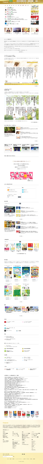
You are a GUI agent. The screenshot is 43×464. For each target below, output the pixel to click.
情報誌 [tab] (23, 5)
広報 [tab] (27, 5)
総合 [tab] (5, 5)
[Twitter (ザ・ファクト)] (35, 435)
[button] (38, 310)
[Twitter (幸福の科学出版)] (16, 433)
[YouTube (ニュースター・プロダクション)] (39, 433)
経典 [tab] (9, 5)
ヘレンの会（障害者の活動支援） (25, 444)
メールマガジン (4, 434)
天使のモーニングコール (34, 437)
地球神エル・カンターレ (35, 41)
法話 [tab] (7, 5)
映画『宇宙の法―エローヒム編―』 (25, 434)
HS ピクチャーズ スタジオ (24, 433)
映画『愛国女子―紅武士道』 (25, 435)
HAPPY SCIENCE (22, 461)
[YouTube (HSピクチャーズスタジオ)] (29, 433)
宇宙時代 (12, 44)
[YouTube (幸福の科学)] (7, 433)
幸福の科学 (5, 41)
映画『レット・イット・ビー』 (24, 436)
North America (33, 441)
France (32, 443)
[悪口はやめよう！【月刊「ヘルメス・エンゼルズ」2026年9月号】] (35, 272)
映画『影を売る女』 (24, 438)
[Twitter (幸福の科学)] (5, 433)
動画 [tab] (20, 5)
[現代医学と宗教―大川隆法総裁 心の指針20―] (21, 107)
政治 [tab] (13, 5)
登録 (13, 456)
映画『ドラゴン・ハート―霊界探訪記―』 (26, 437)
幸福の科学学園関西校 (14, 443)
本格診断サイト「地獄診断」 (5, 437)
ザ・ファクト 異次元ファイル (34, 436)
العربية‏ (32, 448)
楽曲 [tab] (11, 5)
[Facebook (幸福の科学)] (6, 433)
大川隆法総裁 (13, 41)
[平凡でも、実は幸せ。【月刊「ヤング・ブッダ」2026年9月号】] (26, 272)
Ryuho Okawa (33, 449)
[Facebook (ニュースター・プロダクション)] (38, 433)
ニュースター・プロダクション (34, 433)
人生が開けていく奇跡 (20, 50)
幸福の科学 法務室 (5, 436)
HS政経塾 (13, 444)
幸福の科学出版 (14, 433)
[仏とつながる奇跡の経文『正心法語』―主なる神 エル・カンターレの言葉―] (21, 72)
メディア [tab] (16, 5)
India (32, 444)
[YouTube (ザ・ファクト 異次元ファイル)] (37, 436)
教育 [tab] (18, 5)
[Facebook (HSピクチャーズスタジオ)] (28, 433)
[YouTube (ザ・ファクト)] (34, 435)
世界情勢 (7, 44)
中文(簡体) (33, 446)
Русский (33, 447)
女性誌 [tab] (25, 5)
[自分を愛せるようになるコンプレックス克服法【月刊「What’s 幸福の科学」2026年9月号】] (17, 272)
